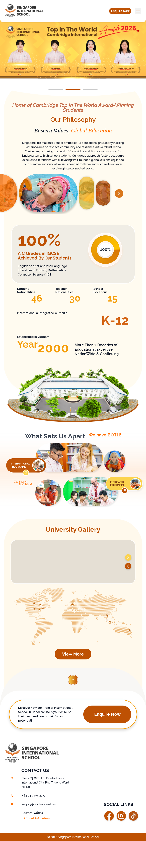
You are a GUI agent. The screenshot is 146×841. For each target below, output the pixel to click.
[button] (120, 11)
